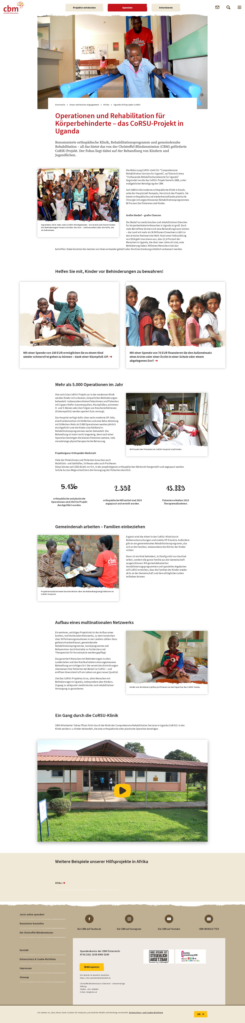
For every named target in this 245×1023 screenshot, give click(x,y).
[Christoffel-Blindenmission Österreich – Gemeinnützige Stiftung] (14, 7)
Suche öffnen (228, 7)
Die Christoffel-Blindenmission (36, 932)
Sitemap (24, 977)
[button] (201, 95)
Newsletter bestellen (32, 923)
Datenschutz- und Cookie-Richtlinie (146, 1012)
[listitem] (69, 497)
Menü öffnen (239, 7)
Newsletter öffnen (217, 7)
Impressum (26, 968)
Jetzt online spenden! (32, 914)
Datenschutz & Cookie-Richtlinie (38, 959)
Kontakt (24, 950)
